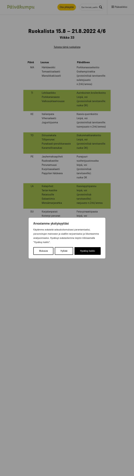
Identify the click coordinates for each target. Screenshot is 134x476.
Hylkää (64, 251)
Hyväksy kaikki (87, 251)
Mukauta (43, 251)
